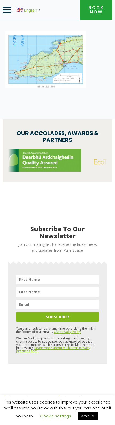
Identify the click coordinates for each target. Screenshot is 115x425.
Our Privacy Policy (67, 331)
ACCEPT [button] (88, 416)
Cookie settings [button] (55, 416)
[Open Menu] (7, 10)
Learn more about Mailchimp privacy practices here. (53, 349)
